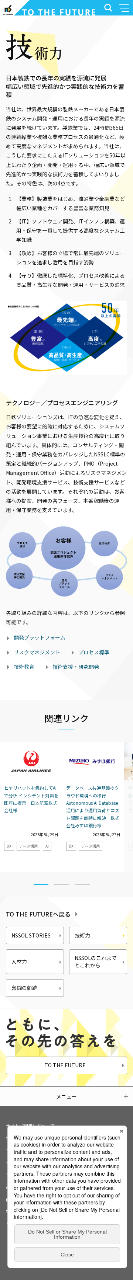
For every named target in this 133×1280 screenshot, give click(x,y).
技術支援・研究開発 (75, 666)
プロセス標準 (93, 652)
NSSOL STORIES (31, 935)
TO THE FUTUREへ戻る (38, 913)
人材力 (19, 961)
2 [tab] (61, 885)
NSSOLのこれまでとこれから (96, 961)
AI (47, 846)
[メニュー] (125, 7)
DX (9, 846)
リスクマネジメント (37, 652)
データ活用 (28, 846)
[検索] (107, 7)
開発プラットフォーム (39, 637)
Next (117, 810)
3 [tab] (82, 885)
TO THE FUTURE (65, 1065)
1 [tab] (41, 884)
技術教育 (24, 666)
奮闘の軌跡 (24, 987)
